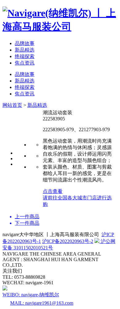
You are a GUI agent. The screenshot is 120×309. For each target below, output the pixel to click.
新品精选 (24, 49)
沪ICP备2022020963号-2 (67, 241)
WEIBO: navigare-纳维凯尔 (30, 294)
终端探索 (24, 56)
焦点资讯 (24, 62)
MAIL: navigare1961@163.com (41, 303)
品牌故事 (24, 43)
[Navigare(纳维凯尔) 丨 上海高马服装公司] (60, 26)
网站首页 (12, 105)
